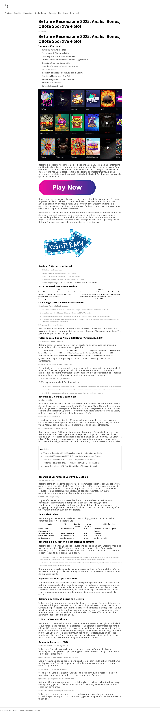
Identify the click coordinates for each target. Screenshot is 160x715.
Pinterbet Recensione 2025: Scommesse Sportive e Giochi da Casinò (71, 463)
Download (74, 13)
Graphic (17, 13)
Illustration (27, 13)
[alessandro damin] (6, 7)
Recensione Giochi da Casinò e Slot (56, 63)
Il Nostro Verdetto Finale (52, 83)
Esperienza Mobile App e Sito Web (56, 76)
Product (8, 13)
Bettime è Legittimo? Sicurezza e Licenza (58, 79)
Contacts (52, 13)
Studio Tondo (40, 13)
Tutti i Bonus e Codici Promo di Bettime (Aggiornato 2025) (66, 60)
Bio (59, 13)
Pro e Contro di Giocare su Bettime (56, 53)
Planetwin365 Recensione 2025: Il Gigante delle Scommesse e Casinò (71, 456)
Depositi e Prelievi (49, 69)
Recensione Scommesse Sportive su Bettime (60, 66)
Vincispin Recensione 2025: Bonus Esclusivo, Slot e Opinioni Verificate (72, 453)
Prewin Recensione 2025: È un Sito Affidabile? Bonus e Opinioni (70, 466)
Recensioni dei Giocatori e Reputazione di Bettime (63, 73)
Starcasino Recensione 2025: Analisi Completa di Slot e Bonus (69, 459)
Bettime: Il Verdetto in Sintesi (54, 50)
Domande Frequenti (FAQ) (52, 86)
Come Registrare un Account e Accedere (58, 56)
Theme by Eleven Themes (29, 710)
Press (65, 13)
